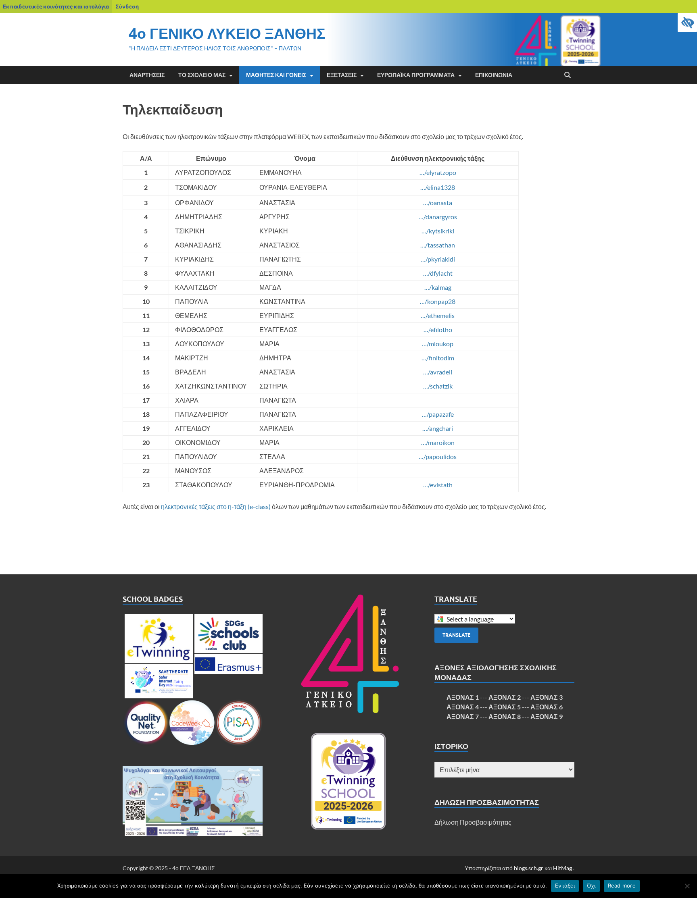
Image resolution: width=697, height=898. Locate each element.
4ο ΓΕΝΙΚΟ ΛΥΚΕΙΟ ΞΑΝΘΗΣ (227, 33)
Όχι (591, 885)
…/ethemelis (438, 315)
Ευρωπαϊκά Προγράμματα (416, 75)
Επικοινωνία (493, 75)
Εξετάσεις (342, 75)
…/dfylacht (438, 273)
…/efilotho (438, 329)
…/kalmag (437, 287)
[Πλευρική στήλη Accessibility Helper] (687, 22)
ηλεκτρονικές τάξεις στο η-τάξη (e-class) (216, 506)
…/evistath (438, 484)
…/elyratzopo (437, 172)
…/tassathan (437, 245)
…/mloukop (437, 343)
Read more (622, 885)
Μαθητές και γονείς (276, 75)
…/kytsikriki (438, 231)
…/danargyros (438, 216)
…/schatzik (438, 386)
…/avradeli (437, 372)
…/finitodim (438, 358)
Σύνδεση (127, 6)
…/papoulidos (438, 456)
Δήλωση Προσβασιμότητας (472, 822)
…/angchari (437, 428)
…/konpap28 (437, 301)
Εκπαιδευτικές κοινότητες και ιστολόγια (56, 6)
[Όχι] (687, 886)
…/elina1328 (437, 187)
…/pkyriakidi (438, 259)
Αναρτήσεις (147, 75)
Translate (456, 635)
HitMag (562, 868)
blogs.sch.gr (528, 868)
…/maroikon (438, 442)
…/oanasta (437, 202)
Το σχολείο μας (201, 75)
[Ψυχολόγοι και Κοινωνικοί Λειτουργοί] (193, 801)
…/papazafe (438, 414)
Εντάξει (565, 885)
